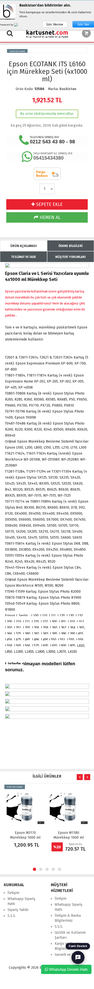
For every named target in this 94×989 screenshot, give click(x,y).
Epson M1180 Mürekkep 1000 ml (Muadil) (25, 837)
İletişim (13, 893)
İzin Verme (54, 24)
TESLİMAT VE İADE (23, 257)
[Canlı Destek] (77, 957)
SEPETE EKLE (49, 204)
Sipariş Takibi (18, 910)
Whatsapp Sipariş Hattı (21, 901)
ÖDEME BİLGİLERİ (70, 246)
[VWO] (19, 25)
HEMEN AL (49, 217)
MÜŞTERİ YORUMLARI (70, 257)
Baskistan (67, 89)
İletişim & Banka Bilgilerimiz (68, 918)
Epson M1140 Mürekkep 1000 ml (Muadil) (68, 837)
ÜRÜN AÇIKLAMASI (23, 246)
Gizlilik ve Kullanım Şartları (70, 935)
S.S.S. (12, 916)
